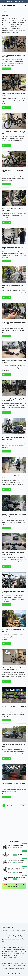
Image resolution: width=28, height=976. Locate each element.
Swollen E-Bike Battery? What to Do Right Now (13, 132)
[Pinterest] (16, 973)
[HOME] (2, 11)
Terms (24, 965)
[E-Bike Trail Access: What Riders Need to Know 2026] (14, 618)
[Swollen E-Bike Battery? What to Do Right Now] (14, 121)
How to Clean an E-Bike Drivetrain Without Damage (13, 94)
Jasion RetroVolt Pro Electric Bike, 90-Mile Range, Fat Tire (16, 860)
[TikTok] (12, 973)
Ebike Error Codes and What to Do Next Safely (12, 248)
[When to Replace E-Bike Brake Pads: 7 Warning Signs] (14, 198)
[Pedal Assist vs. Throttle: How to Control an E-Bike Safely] (14, 695)
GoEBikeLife (11, 968)
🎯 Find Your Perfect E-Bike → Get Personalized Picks (14, 885)
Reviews (16, 963)
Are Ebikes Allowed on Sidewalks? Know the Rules (14, 476)
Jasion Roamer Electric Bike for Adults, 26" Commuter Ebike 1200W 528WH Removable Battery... (16, 853)
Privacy (19, 965)
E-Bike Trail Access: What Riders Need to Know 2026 (13, 630)
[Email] (19, 973)
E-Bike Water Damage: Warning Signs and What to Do (13, 56)
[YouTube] (8, 973)
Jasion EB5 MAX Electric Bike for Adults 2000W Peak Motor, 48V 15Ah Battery (16, 868)
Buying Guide (23, 963)
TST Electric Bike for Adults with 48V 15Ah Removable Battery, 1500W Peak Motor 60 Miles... (16, 845)
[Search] (22, 5)
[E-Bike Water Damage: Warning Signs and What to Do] (14, 44)
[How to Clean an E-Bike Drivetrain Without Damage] (14, 82)
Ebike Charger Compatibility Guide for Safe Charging (14, 361)
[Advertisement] (14, 824)
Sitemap (14, 965)
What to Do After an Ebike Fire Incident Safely (13, 171)
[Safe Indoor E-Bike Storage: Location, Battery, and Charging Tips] (14, 657)
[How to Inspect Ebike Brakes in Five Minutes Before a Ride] (14, 311)
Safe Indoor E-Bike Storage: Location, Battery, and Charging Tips (12, 668)
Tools (8, 965)
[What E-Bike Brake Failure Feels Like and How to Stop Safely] (14, 541)
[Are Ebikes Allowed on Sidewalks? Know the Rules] (14, 465)
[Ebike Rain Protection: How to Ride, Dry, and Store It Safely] (14, 503)
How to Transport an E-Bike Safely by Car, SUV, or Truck (13, 745)
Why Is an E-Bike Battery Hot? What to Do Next (13, 784)
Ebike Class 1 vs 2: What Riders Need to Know (12, 286)
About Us (4, 963)
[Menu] (25, 5)
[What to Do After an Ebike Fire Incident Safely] (14, 159)
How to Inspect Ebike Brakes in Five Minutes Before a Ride (14, 323)
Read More (7, 69)
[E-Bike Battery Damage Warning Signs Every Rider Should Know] (14, 388)
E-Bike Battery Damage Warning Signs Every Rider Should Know (14, 399)
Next (23, 805)
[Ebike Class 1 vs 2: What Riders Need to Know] (14, 274)
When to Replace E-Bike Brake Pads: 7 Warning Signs (12, 209)
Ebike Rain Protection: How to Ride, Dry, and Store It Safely (14, 515)
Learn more (12, 957)
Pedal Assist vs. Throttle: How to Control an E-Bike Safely (14, 707)
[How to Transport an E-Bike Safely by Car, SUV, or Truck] (14, 734)
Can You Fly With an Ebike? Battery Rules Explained (13, 592)
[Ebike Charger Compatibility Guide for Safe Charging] (14, 349)
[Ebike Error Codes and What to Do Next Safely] (14, 236)
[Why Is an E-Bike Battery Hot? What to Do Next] (14, 772)
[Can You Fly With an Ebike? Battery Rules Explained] (14, 580)
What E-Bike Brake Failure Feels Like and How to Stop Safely (13, 553)
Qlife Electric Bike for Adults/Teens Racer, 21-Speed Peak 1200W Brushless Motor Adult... (16, 877)
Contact (10, 963)
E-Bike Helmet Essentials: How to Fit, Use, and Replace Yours (13, 438)
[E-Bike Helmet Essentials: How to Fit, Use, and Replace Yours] (14, 426)
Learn (3, 965)
